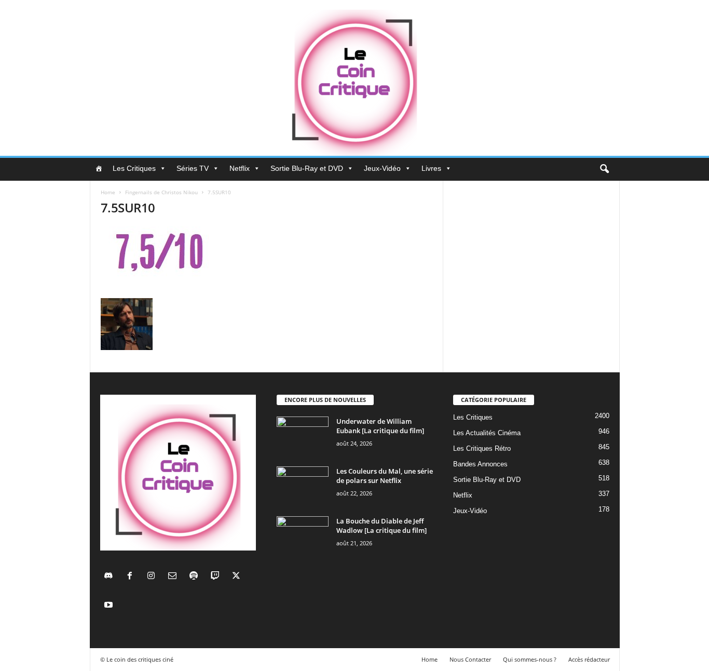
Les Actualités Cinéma (487, 433)
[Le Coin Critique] (354, 78)
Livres (431, 168)
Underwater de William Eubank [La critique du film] (380, 426)
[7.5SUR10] (267, 259)
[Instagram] (153, 577)
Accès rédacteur (589, 659)
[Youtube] (109, 606)
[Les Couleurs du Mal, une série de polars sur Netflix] (303, 485)
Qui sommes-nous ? (529, 659)
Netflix (239, 168)
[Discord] (110, 577)
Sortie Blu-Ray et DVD (306, 168)
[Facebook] (132, 577)
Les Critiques (134, 168)
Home (108, 192)
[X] (237, 577)
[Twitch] (217, 577)
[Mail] (174, 577)
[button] (604, 169)
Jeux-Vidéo (382, 168)
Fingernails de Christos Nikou (161, 192)
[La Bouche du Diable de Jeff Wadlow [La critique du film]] (303, 535)
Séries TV (192, 168)
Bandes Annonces (480, 464)
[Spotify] (196, 577)
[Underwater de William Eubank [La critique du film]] (303, 436)
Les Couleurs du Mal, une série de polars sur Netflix (384, 475)
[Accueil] (98, 168)
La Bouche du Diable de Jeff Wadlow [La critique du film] (381, 525)
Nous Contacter (470, 659)
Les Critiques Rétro (482, 448)
